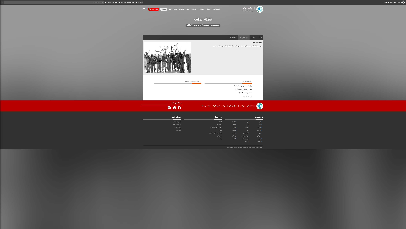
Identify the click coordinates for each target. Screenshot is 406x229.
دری (234, 139)
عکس (175, 9)
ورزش (234, 136)
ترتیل (234, 124)
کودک (220, 122)
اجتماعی (193, 9)
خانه (260, 37)
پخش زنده (155, 9)
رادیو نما (178, 130)
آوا (247, 122)
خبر (260, 122)
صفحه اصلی (216, 9)
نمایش (259, 136)
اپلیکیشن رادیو (177, 124)
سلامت (259, 130)
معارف (234, 133)
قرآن (260, 133)
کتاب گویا (219, 124)
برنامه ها (163, 9)
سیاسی (208, 9)
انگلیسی (259, 141)
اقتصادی (201, 9)
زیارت (246, 141)
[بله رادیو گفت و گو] (169, 108)
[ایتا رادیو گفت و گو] (174, 108)
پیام (247, 124)
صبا (247, 130)
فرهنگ (234, 130)
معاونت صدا (177, 122)
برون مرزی (245, 139)
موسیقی (219, 136)
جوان (234, 127)
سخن (220, 130)
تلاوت (259, 127)
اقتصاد (234, 122)
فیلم (170, 9)
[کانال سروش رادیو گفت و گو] (179, 108)
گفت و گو (233, 37)
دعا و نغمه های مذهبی (215, 133)
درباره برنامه (244, 37)
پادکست (219, 139)
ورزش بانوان (244, 136)
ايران (259, 124)
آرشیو (253, 37)
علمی (187, 9)
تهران (246, 127)
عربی (260, 139)
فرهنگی (181, 9)
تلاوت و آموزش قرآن (216, 127)
